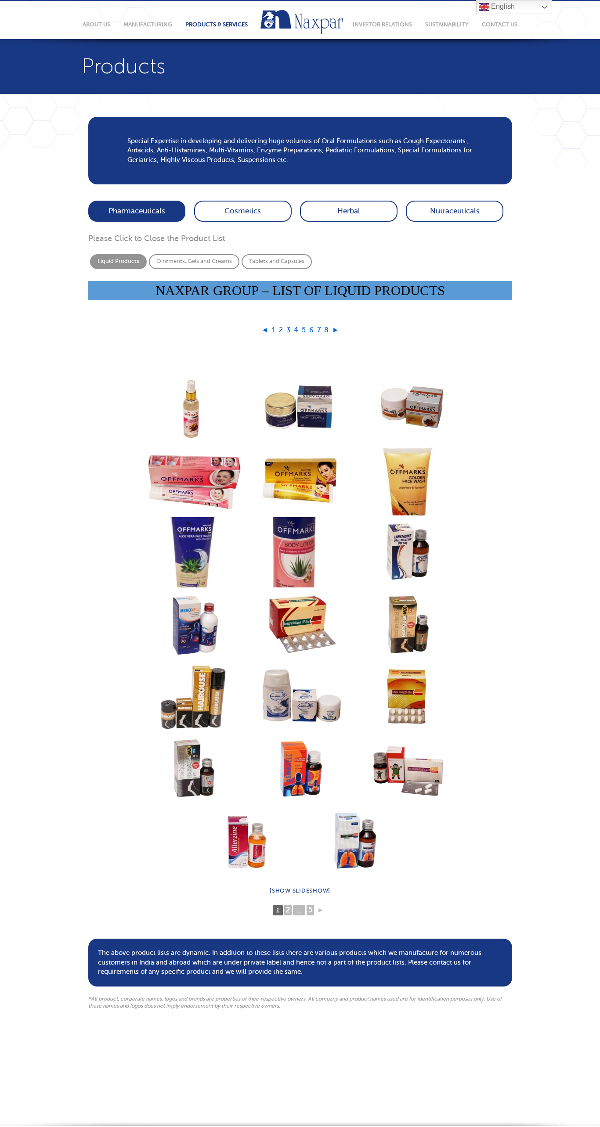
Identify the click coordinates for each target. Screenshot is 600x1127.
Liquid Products (118, 261)
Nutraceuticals (455, 211)
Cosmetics (242, 211)
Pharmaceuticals (136, 211)
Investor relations (382, 24)
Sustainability (447, 24)
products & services (216, 24)
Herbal (348, 211)
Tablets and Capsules (276, 261)
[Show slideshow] (300, 890)
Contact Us (499, 24)
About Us (96, 24)
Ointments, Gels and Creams (194, 261)
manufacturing (147, 24)
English (502, 6)
